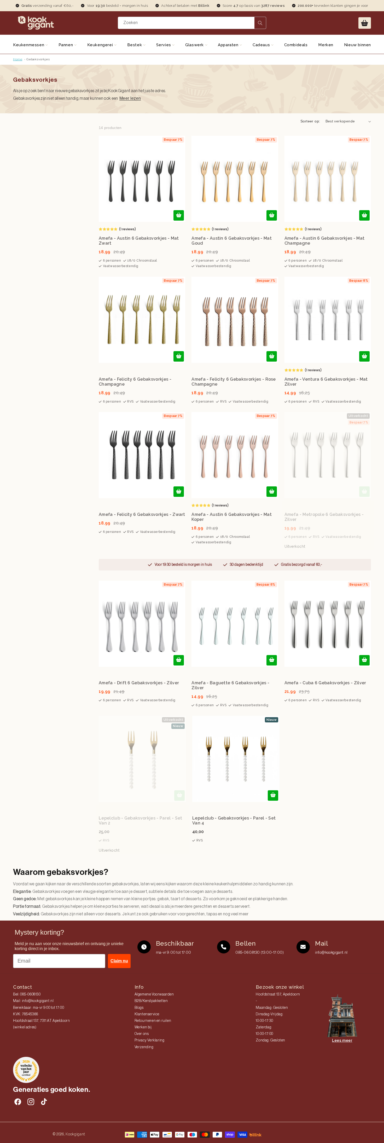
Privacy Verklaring (150, 1040)
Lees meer (342, 1040)
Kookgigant (75, 1134)
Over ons (142, 1034)
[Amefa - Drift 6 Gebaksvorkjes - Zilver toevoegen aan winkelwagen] (178, 660)
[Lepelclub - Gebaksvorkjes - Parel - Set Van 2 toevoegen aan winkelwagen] (179, 795)
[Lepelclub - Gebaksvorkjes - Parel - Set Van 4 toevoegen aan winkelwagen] (273, 795)
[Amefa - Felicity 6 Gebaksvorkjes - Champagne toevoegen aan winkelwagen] (178, 356)
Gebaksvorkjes (38, 59)
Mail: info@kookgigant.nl (33, 1001)
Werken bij (143, 1027)
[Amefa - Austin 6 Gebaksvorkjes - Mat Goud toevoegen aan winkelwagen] (271, 215)
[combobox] (192, 23)
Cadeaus (262, 45)
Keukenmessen (29, 45)
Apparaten (229, 45)
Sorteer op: (310, 121)
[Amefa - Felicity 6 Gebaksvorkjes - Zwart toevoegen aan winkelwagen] (178, 491)
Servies (164, 45)
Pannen (66, 45)
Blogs (139, 1008)
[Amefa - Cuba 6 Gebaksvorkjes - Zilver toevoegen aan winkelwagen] (364, 660)
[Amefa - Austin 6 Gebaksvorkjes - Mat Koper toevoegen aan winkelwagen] (271, 491)
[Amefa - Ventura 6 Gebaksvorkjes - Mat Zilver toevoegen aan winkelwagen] (364, 356)
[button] (364, 23)
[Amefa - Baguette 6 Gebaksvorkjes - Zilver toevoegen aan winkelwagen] (271, 660)
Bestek (135, 45)
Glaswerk (195, 45)
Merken (325, 45)
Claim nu (119, 961)
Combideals (296, 45)
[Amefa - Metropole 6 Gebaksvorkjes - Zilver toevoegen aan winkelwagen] (364, 491)
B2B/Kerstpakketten (151, 1001)
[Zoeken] (260, 23)
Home (17, 59)
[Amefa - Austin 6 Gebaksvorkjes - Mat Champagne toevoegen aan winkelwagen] (364, 215)
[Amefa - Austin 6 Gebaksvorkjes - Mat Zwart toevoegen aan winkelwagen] (178, 215)
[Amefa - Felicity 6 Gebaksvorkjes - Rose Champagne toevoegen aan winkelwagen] (271, 356)
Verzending (144, 1047)
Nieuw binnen (357, 45)
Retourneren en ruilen (153, 1021)
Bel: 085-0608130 (27, 994)
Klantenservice (147, 1014)
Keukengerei (100, 45)
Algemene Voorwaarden (154, 994)
